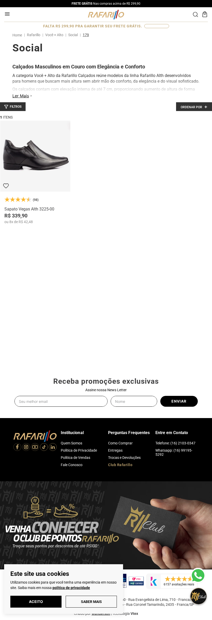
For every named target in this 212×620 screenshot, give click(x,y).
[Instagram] (26, 447)
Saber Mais (91, 602)
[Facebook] (17, 447)
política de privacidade (71, 588)
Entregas (115, 450)
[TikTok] (44, 447)
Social (73, 35)
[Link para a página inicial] (18, 35)
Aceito (36, 601)
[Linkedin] (53, 447)
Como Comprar (120, 443)
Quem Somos (71, 443)
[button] (12, 106)
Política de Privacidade (79, 450)
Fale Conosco (71, 465)
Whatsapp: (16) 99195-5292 (173, 452)
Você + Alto (54, 35)
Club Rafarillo (120, 465)
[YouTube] (35, 447)
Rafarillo (33, 35)
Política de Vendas (75, 458)
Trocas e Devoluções (124, 458)
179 (86, 35)
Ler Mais (20, 95)
